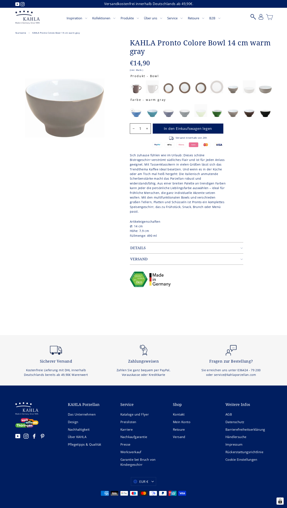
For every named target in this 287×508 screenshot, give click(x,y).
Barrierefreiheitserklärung (245, 429)
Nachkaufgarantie (133, 437)
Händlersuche (235, 437)
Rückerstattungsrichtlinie (244, 452)
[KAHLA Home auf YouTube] (17, 436)
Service (172, 18)
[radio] (136, 86)
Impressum (234, 444)
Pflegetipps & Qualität (84, 444)
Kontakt (179, 414)
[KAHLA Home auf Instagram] (26, 436)
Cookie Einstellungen (241, 459)
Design (73, 422)
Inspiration (75, 18)
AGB (228, 414)
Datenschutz (234, 422)
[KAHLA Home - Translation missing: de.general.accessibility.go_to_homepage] (27, 17)
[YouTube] (17, 3)
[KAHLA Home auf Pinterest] (42, 436)
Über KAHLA (77, 437)
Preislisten (128, 422)
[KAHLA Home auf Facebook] (34, 436)
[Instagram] (22, 3)
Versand (179, 437)
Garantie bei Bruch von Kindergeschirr (138, 462)
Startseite (20, 32)
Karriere (126, 429)
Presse (125, 444)
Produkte (128, 18)
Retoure (194, 18)
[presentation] (132, 86)
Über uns (151, 18)
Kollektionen (101, 18)
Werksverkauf (130, 452)
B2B (212, 18)
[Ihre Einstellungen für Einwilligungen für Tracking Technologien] (280, 501)
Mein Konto (181, 422)
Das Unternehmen (82, 414)
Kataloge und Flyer (134, 414)
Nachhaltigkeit (79, 429)
